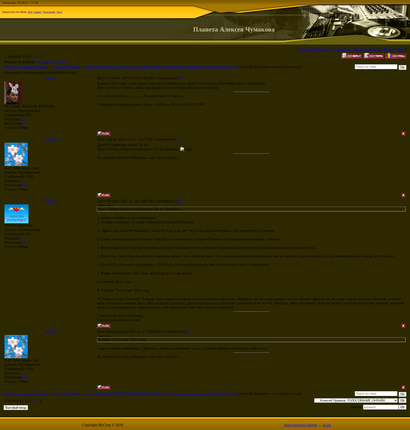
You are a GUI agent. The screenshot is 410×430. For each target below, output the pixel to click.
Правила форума (367, 49)
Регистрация (49, 12)
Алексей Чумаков (65, 67)
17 (179, 139)
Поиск (389, 49)
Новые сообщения (315, 49)
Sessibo (50, 139)
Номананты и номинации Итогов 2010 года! (201, 67)
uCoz (327, 425)
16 (181, 78)
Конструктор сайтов (300, 425)
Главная (37, 12)
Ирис (62, 62)
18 (180, 201)
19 (188, 331)
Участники (342, 49)
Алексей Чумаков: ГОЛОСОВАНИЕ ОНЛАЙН (122, 67)
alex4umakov (46, 62)
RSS (30, 12)
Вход (59, 12)
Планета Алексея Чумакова (26, 67)
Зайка (50, 78)
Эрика (50, 201)
